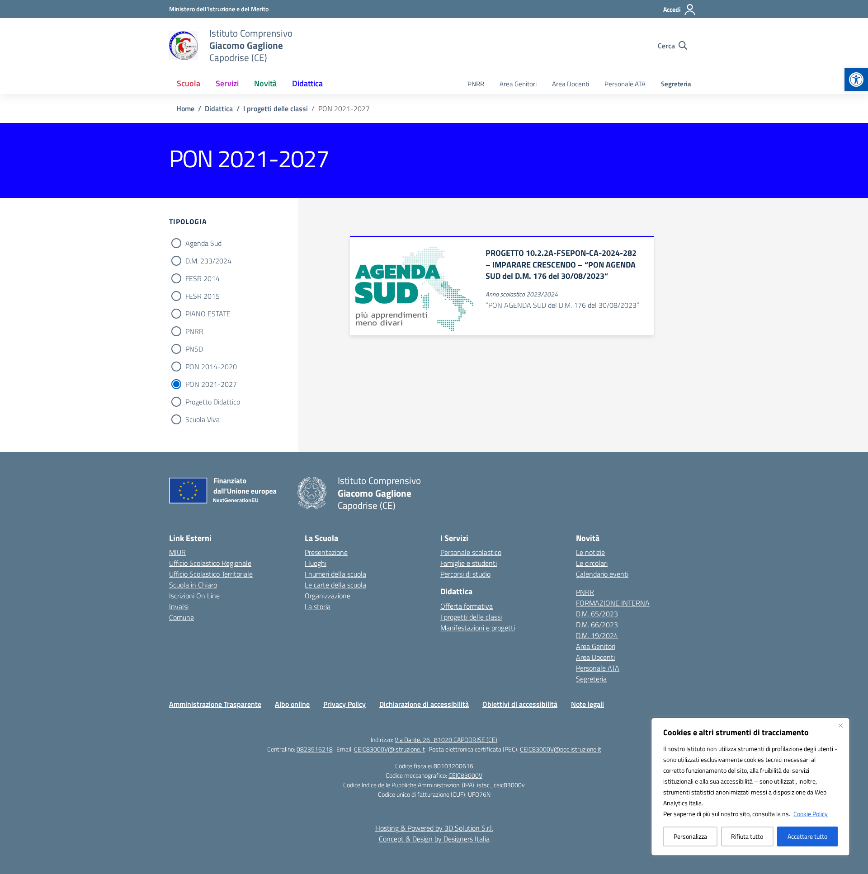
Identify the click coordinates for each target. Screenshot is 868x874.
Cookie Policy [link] (810, 813)
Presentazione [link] (326, 552)
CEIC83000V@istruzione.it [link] (389, 749)
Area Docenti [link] (570, 84)
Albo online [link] (292, 704)
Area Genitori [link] (518, 84)
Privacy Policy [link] (344, 704)
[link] (856, 79)
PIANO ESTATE (208, 313)
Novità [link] (265, 83)
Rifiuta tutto (747, 836)
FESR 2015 (202, 296)
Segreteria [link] (676, 84)
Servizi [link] (227, 83)
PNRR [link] (475, 84)
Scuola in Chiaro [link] (193, 584)
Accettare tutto (807, 836)
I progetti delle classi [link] (471, 616)
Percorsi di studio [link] (465, 574)
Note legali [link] (587, 704)
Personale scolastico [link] (470, 552)
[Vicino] (840, 725)
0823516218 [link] (315, 749)
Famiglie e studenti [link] (468, 563)
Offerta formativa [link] (466, 606)
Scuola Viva (202, 419)
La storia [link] (317, 606)
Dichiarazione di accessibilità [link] (424, 704)
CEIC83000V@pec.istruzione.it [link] (560, 749)
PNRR (194, 331)
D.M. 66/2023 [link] (597, 624)
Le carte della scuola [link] (335, 584)
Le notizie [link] (590, 552)
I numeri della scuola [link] (335, 574)
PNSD (194, 348)
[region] (750, 787)
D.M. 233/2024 (208, 260)
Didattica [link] (307, 83)
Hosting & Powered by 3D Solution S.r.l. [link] (434, 827)
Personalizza (690, 836)
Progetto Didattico (212, 401)
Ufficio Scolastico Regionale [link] (210, 563)
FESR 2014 (202, 278)
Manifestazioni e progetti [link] (477, 627)
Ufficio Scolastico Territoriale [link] (211, 574)
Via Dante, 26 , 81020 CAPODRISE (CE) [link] (446, 739)
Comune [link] (181, 617)
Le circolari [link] (592, 563)
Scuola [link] (188, 83)
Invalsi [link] (179, 606)
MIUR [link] (177, 552)
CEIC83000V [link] (465, 775)
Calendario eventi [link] (602, 574)
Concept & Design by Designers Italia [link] (434, 838)
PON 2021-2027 (211, 384)
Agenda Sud (203, 243)
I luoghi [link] (315, 563)
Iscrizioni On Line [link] (194, 595)
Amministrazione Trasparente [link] (215, 704)
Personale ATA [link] (625, 84)
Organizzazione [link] (327, 595)
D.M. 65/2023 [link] (597, 613)
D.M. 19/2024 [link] (597, 635)
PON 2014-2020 (211, 366)
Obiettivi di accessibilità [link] (519, 704)
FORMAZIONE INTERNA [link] (613, 602)
